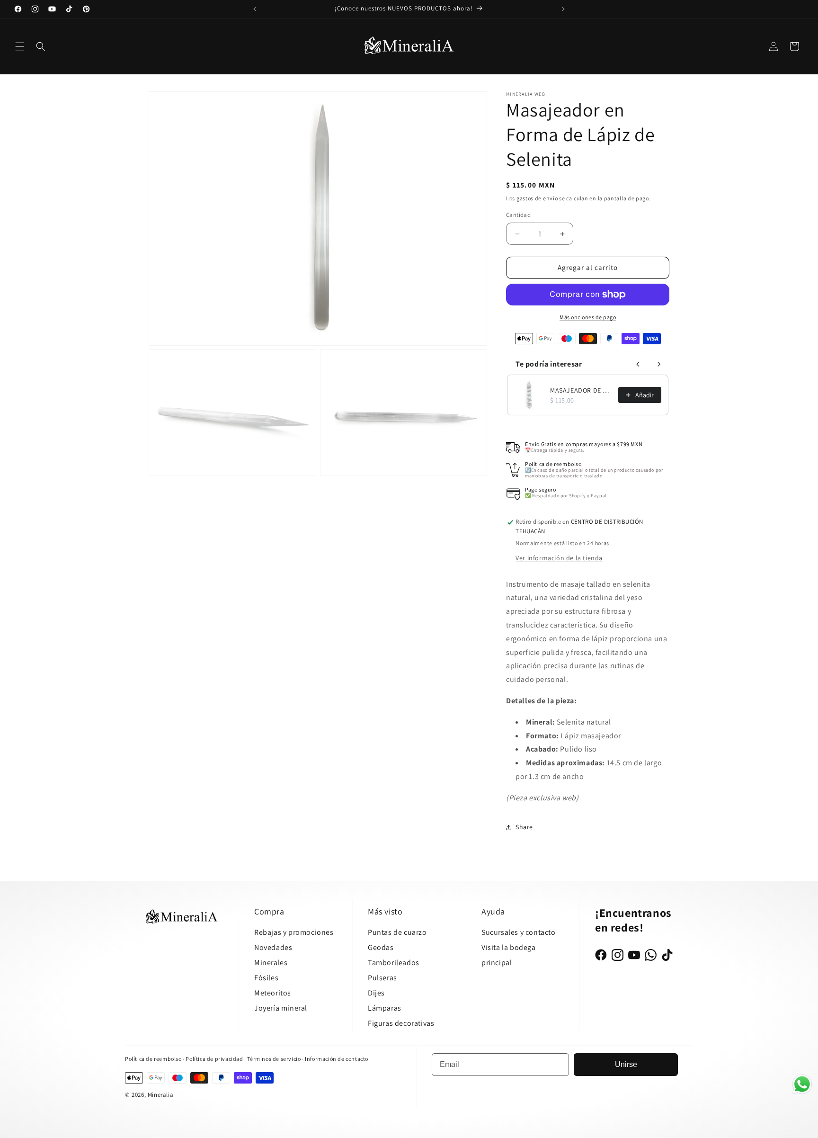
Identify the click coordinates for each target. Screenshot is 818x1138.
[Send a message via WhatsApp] (802, 1084)
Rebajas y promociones (294, 932)
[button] (19, 46)
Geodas (381, 947)
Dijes (376, 993)
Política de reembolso (153, 1058)
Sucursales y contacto (518, 932)
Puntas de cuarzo (397, 932)
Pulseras (382, 978)
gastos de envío (537, 198)
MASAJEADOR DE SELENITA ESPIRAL (581, 390)
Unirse (626, 1064)
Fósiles (266, 978)
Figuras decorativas (401, 1023)
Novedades (273, 947)
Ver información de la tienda (559, 558)
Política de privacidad (215, 1058)
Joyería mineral (280, 1008)
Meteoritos (272, 993)
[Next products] (659, 364)
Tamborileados (393, 963)
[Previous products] (638, 364)
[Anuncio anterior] (254, 9)
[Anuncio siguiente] (563, 9)
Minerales (270, 963)
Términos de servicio (274, 1058)
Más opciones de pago (588, 317)
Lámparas (384, 1008)
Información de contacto (336, 1058)
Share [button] (524, 827)
